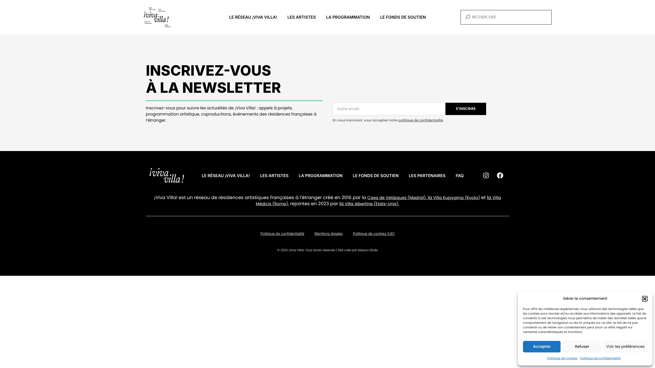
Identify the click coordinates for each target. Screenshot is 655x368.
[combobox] (506, 17)
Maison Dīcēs (368, 250)
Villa (437, 198)
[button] (644, 298)
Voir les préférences (625, 346)
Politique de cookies (562, 358)
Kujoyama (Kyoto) (461, 198)
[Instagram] (485, 175)
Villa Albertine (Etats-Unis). (372, 204)
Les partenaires (427, 175)
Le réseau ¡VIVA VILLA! (253, 17)
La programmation (348, 17)
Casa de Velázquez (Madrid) (396, 198)
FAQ (460, 175)
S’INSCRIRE (466, 108)
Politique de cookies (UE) (374, 234)
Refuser (582, 346)
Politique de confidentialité (600, 358)
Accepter (541, 346)
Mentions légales (328, 234)
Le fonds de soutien (403, 17)
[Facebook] (500, 175)
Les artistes (301, 17)
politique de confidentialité (421, 120)
